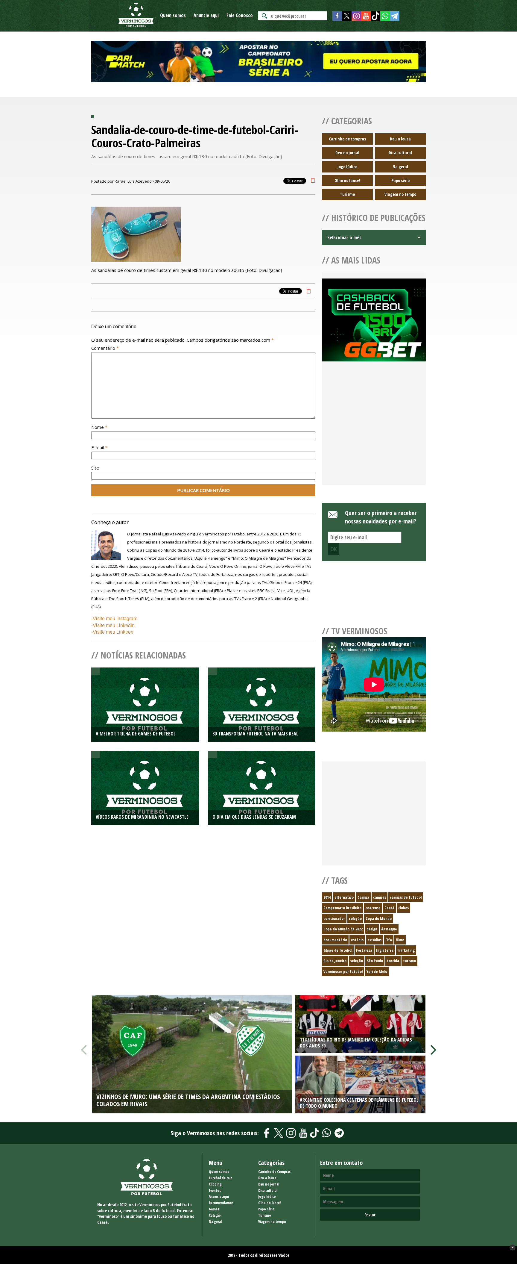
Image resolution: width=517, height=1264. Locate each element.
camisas (379, 897)
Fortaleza (364, 950)
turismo (409, 960)
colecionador (334, 918)
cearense (373, 907)
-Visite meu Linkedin (113, 625)
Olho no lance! (347, 180)
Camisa (363, 897)
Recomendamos (221, 1202)
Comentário (105, 348)
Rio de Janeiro (334, 960)
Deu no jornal (347, 152)
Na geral (400, 166)
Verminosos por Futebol (343, 971)
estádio (357, 939)
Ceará (389, 907)
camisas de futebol (406, 897)
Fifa (388, 939)
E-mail (99, 447)
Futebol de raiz (220, 1177)
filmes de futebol (337, 950)
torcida (393, 960)
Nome (99, 427)
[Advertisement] (374, 430)
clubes (403, 907)
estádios (374, 939)
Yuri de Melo (377, 971)
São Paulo (375, 960)
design (372, 929)
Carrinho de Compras (274, 1171)
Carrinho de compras (347, 139)
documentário (335, 939)
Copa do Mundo (379, 918)
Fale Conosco (239, 15)
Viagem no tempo (400, 194)
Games (214, 1209)
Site (95, 468)
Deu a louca (400, 139)
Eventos (215, 1190)
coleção (355, 918)
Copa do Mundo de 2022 (343, 929)
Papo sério (400, 180)
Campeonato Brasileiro (342, 907)
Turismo (347, 194)
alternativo (344, 897)
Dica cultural (400, 152)
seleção (356, 960)
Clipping (215, 1184)
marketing (406, 950)
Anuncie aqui (206, 15)
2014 (327, 897)
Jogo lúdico (347, 166)
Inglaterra (384, 950)
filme (400, 939)
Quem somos (173, 15)
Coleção (215, 1215)
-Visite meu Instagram (114, 618)
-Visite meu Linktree (112, 632)
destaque (389, 929)
